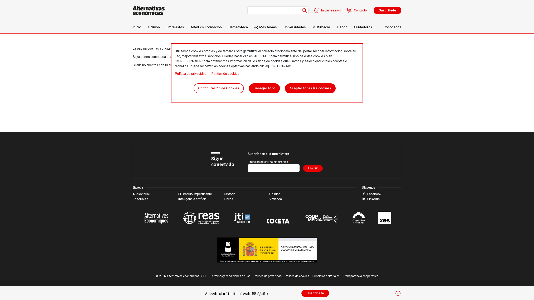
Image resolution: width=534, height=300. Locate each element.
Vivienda (275, 199)
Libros (228, 199)
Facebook (374, 194)
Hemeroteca (238, 27)
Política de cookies (225, 74)
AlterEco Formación (206, 27)
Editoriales (140, 199)
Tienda (342, 27)
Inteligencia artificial (192, 199)
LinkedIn (373, 199)
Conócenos (392, 27)
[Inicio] (150, 10)
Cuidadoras (363, 27)
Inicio (137, 27)
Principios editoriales (326, 276)
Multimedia (321, 27)
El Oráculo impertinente (195, 194)
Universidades (294, 27)
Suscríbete (387, 10)
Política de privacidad (190, 74)
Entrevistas (175, 27)
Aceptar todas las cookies (310, 88)
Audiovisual (141, 194)
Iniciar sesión (331, 10)
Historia (229, 194)
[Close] (398, 293)
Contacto (360, 10)
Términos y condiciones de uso (230, 276)
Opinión (154, 27)
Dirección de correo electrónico (268, 162)
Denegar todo (264, 88)
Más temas (268, 27)
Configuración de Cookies (218, 88)
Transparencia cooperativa (360, 276)
